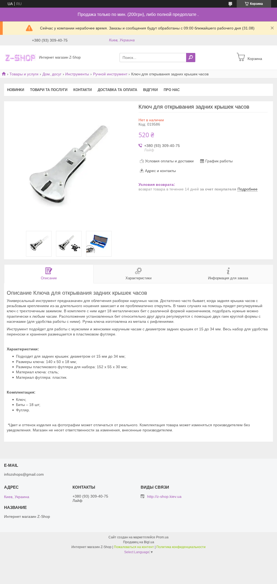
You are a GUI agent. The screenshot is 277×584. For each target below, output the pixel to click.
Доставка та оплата (117, 90)
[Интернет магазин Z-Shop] (20, 57)
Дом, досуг (51, 74)
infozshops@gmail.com (24, 474)
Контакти (82, 90)
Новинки (15, 90)
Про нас (172, 90)
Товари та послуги (48, 90)
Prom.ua (162, 537)
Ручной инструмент (110, 74)
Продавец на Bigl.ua (138, 542)
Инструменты (77, 74)
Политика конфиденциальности (181, 547)
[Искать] (190, 57)
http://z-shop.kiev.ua (164, 496)
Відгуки (150, 90)
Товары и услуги (23, 74)
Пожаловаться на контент (134, 547)
